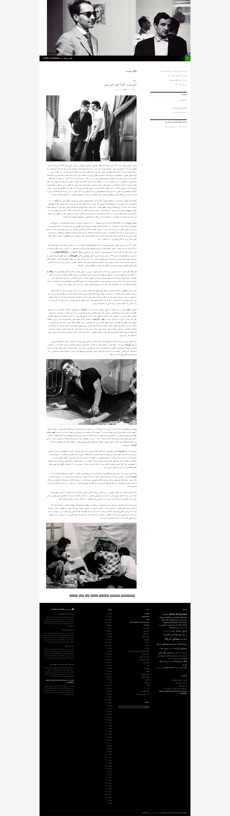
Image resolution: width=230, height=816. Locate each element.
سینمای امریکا (172, 639)
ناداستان (170, 658)
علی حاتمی (184, 656)
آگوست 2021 (108, 734)
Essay (172, 617)
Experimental (145, 617)
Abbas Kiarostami (178, 615)
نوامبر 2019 (108, 786)
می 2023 (109, 683)
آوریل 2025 (108, 631)
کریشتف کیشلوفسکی (168, 668)
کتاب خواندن (177, 667)
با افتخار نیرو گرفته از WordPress (150, 813)
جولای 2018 (108, 797)
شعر (179, 653)
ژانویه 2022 (108, 720)
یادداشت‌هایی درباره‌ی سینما (143, 694)
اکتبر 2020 (109, 763)
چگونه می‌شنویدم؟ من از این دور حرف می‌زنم (139, 651)
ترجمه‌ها (147, 642)
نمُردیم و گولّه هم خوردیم (120, 85)
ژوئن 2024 (108, 648)
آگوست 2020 (108, 769)
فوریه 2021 (108, 751)
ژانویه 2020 (108, 780)
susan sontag (174, 625)
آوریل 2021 (108, 746)
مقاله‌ (134, 81)
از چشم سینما (146, 628)
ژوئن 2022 (108, 706)
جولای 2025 (108, 625)
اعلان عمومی (146, 631)
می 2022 (109, 708)
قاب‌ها (147, 671)
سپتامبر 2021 (108, 731)
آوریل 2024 (108, 654)
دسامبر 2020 (108, 757)
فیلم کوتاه (159, 656)
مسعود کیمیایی (74, 595)
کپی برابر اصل (159, 667)
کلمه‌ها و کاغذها (145, 677)
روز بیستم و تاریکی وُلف (68, 630)
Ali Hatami (165, 614)
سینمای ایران (94, 595)
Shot (148, 619)
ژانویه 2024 (108, 660)
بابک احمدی (184, 627)
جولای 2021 (108, 737)
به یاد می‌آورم (146, 634)
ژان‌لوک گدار (183, 668)
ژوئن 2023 (108, 680)
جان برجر (169, 631)
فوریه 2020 (108, 777)
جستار (165, 631)
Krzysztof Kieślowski (173, 623)
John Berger (183, 622)
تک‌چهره (147, 645)
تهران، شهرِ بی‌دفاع (70, 646)
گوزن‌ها (81, 595)
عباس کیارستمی (164, 653)
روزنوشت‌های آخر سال (144, 660)
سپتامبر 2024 (108, 640)
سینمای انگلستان (182, 644)
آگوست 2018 (108, 794)
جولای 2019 (108, 789)
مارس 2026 (108, 614)
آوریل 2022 (108, 711)
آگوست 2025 (108, 622)
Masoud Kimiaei (128, 595)
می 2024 (109, 651)
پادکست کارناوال (145, 637)
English (147, 614)
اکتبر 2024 (109, 637)
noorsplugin (183, 813)
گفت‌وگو (147, 680)
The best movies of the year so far (139, 622)
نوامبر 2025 (108, 617)
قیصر (87, 595)
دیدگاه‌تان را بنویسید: (119, 89)
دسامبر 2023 (108, 662)
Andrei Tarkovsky (181, 618)
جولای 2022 (108, 703)
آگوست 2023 (108, 674)
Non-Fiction (183, 625)
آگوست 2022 (108, 700)
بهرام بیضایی (178, 627)
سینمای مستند (164, 649)
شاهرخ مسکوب (183, 653)
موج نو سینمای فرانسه (176, 658)
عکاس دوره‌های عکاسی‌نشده (175, 656)
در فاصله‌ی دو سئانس (144, 657)
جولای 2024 (108, 645)
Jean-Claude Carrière (181, 620)
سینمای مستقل (171, 648)
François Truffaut (165, 618)
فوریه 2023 (108, 691)
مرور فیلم (147, 683)
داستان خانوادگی (145, 654)
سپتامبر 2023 (108, 671)
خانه (182, 58)
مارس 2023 (108, 688)
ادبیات (159, 625)
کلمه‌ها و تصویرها (145, 674)
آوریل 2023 (108, 685)
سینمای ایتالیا (173, 644)
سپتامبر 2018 (108, 792)
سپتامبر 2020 (108, 766)
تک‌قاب (147, 648)
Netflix (165, 623)
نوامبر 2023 (108, 665)
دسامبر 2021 (108, 723)
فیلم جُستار (146, 668)
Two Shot (146, 625)
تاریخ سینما (172, 628)
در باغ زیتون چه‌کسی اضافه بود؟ (175, 635)
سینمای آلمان (183, 639)
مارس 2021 (108, 749)
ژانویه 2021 (108, 754)
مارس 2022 (108, 714)
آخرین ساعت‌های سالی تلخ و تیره (66, 614)
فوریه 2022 (108, 717)
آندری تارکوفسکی (166, 625)
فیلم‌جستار (184, 658)
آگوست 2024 (108, 642)
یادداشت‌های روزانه (144, 691)
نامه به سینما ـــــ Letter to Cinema (57, 58)
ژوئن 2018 (108, 800)
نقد (148, 688)
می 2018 (109, 803)
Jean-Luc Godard (168, 620)
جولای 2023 (108, 677)
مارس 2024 (108, 657)
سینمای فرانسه (180, 648)
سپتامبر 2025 (108, 619)
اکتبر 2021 (109, 728)
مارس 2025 (108, 634)
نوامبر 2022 (108, 697)
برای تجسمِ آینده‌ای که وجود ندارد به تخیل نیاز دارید (62, 664)
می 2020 (109, 771)
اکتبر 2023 (109, 668)
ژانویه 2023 (108, 694)
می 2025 (109, 628)
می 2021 (109, 743)
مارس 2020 (108, 774)
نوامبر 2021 (108, 726)
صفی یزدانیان (175, 653)
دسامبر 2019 (108, 783)
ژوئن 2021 (108, 740)
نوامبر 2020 (108, 760)
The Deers (115, 595)
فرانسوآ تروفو (165, 656)
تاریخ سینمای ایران (104, 595)
